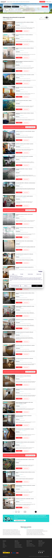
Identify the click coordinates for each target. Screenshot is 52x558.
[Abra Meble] (15, 552)
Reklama (4, 544)
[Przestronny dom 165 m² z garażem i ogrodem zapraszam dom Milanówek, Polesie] (9, 201)
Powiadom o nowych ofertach (31, 371)
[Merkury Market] (6, 552)
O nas (3, 542)
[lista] (46, 17)
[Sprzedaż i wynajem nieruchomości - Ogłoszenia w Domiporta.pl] (3, 1)
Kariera (4, 543)
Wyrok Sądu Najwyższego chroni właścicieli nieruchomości (11, 533)
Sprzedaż (8, 1)
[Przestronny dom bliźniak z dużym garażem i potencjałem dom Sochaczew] (9, 161)
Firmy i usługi (20, 1)
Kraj (20, 5)
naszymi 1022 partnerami (15, 277)
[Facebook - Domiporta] (38, 552)
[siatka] (45, 17)
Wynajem (11, 1)
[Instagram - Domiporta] (40, 552)
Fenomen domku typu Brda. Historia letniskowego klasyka (35, 529)
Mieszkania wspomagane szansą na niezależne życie (10, 529)
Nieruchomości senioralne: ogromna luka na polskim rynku (11, 532)
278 (25, 511)
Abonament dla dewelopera (18, 547)
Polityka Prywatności (29, 543)
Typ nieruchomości (14, 5)
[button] (1, 7)
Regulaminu (41, 556)
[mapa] (48, 17)
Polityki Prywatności (46, 556)
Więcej (19, 44)
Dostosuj (25, 285)
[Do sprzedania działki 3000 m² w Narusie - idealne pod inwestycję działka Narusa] (9, 174)
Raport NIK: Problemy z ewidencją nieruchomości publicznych (36, 534)
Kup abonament (27, 1)
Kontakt (4, 547)
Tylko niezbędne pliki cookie (15, 285)
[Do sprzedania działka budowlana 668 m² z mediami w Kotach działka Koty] (9, 464)
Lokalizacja (25, 5)
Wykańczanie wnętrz (41, 543)
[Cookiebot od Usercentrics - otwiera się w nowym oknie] (39, 271)
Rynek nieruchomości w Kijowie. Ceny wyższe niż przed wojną (12, 534)
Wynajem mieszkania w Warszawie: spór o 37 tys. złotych (35, 533)
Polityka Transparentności (30, 544)
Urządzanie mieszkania (41, 542)
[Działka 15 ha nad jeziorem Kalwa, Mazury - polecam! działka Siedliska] (9, 105)
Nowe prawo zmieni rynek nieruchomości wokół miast (34, 532)
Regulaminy (28, 542)
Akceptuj (37, 285)
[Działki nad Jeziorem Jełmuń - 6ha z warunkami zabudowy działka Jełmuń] (9, 246)
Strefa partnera (40, 544)
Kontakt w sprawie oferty (18, 544)
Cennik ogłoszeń (17, 543)
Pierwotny (14, 1)
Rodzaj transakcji (6, 5)
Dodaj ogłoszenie (42, 1)
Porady (24, 1)
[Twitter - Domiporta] (42, 552)
